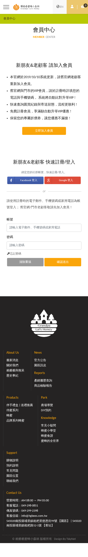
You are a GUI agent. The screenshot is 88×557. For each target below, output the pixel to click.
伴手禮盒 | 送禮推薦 (19, 405)
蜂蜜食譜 (47, 436)
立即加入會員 (44, 131)
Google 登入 (66, 180)
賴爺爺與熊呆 (15, 370)
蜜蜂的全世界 (50, 441)
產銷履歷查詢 (43, 380)
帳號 (10, 219)
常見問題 (12, 470)
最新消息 (12, 360)
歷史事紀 (12, 375)
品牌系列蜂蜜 (15, 420)
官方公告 (40, 360)
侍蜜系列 (12, 410)
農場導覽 (47, 405)
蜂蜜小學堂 (48, 430)
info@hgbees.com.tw (34, 516)
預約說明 (12, 465)
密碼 (10, 237)
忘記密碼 (15, 253)
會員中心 (9, 18)
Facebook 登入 (28, 180)
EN (61, 7)
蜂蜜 (9, 415)
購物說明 (12, 460)
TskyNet (71, 539)
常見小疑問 (48, 425)
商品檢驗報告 (43, 385)
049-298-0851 (29, 505)
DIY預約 (46, 410)
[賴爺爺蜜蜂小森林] (26, 7)
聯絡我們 (12, 481)
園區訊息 (40, 365)
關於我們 (12, 365)
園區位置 (12, 476)
